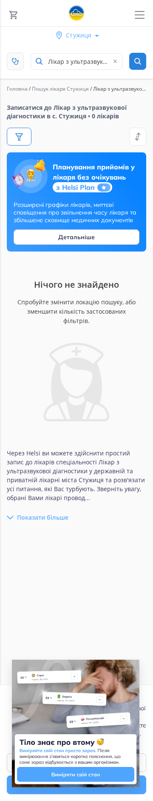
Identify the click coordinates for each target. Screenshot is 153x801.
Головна (17, 88)
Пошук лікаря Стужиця (60, 88)
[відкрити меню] (139, 15)
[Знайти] (137, 61)
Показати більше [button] (42, 517)
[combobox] (76, 61)
